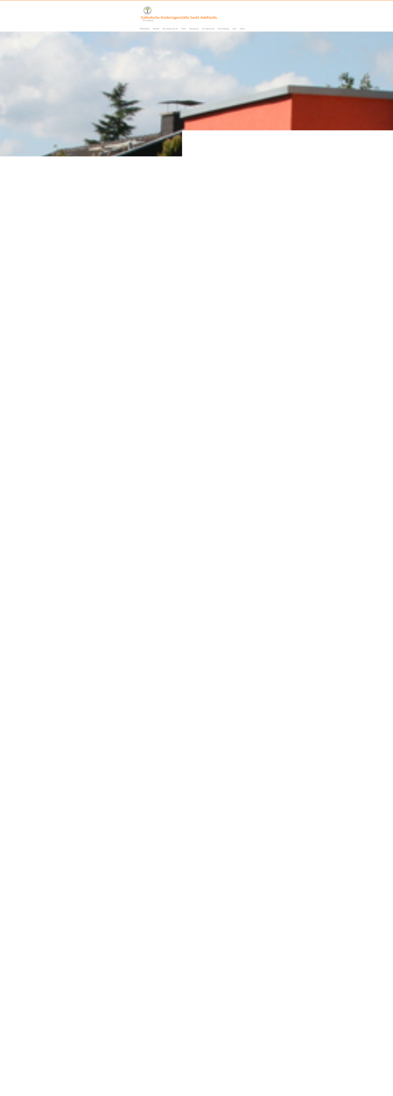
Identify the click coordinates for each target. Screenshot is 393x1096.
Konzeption (194, 29)
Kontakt (156, 29)
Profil (183, 29)
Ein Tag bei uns (208, 29)
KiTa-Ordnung (223, 29)
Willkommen (145, 29)
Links (234, 29)
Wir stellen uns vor (170, 29)
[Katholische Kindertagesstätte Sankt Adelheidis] (181, 23)
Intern (242, 29)
